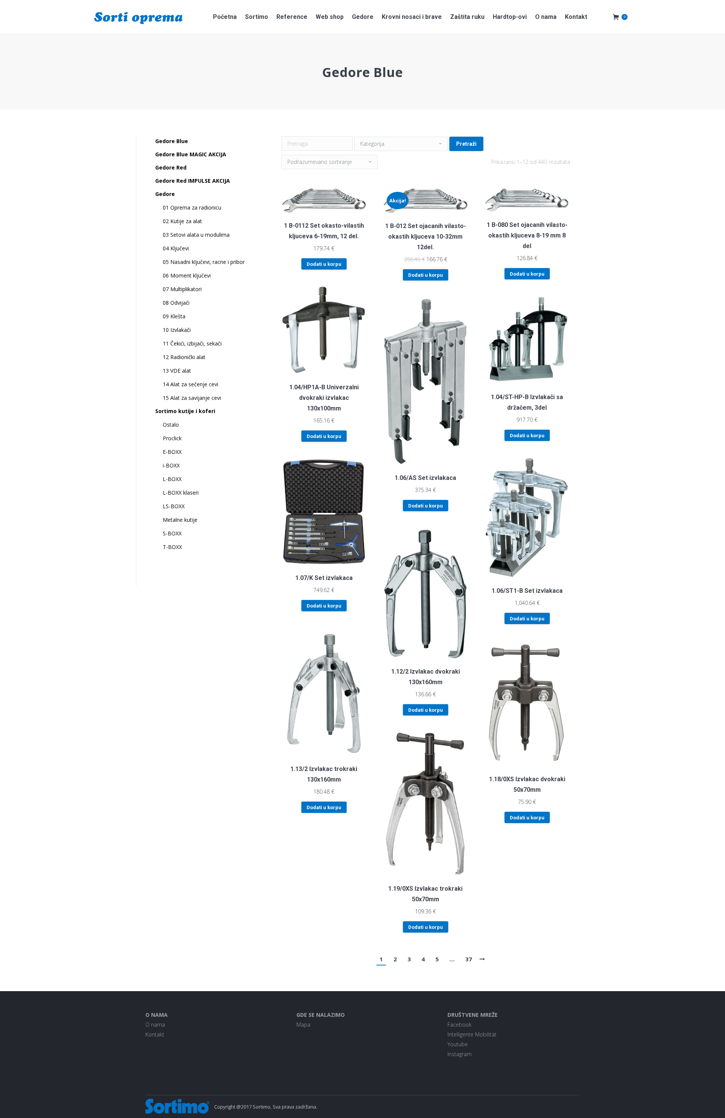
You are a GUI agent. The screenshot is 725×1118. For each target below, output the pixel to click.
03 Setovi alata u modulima (196, 234)
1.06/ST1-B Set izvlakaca (527, 590)
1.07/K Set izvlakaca (324, 577)
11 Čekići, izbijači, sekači (192, 343)
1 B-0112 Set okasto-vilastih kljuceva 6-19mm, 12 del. (324, 231)
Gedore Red (171, 167)
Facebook (459, 1024)
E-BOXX (172, 451)
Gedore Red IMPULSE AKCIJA (192, 180)
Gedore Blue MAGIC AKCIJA (190, 154)
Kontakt (154, 1034)
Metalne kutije (180, 519)
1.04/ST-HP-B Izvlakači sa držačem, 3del (527, 402)
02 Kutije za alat (182, 221)
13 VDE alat (177, 370)
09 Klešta (174, 316)
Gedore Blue (171, 141)
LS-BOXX (174, 506)
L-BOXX (172, 479)
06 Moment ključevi (187, 275)
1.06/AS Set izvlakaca (425, 477)
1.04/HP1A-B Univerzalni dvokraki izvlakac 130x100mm (324, 398)
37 (468, 959)
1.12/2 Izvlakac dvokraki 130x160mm (425, 677)
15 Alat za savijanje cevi (192, 397)
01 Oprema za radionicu (192, 207)
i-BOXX (171, 465)
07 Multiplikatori (182, 289)
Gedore (165, 193)
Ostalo (171, 424)
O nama (155, 1024)
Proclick (172, 438)
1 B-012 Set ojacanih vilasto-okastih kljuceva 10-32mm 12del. (425, 236)
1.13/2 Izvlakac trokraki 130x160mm (323, 774)
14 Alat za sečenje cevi (190, 384)
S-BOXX (172, 533)
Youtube (457, 1044)
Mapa (303, 1024)
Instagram (459, 1054)
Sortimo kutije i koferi (185, 411)
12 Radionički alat (184, 357)
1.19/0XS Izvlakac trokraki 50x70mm (425, 894)
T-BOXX (172, 547)
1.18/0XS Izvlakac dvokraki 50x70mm (527, 784)
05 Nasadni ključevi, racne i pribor (204, 261)
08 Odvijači (176, 302)
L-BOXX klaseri (181, 492)
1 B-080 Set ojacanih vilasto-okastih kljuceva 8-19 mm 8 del (527, 235)
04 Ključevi (176, 248)
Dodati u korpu (324, 264)
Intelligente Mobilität (472, 1034)
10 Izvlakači (177, 329)
